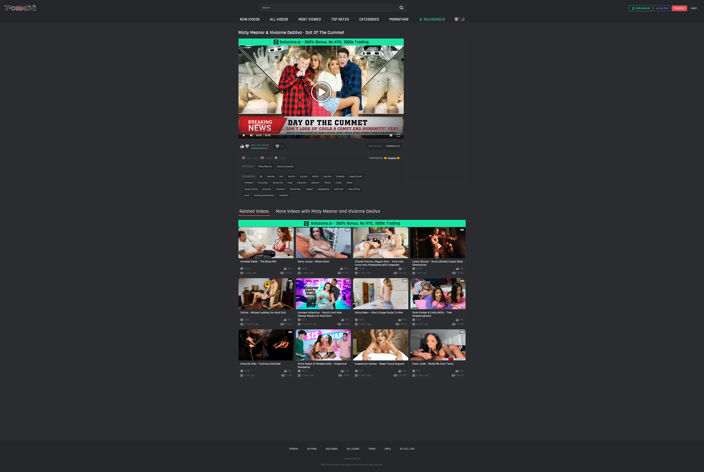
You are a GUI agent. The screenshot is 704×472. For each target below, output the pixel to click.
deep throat (355, 176)
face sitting (354, 189)
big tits (291, 176)
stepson (315, 182)
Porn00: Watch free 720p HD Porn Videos (345, 464)
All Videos (279, 19)
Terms (371, 449)
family (327, 182)
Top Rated (340, 19)
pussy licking (251, 189)
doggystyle (323, 189)
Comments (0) (393, 146)
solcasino (332, 449)
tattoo (315, 176)
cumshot (283, 195)
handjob (249, 182)
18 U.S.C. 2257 (407, 449)
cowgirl (309, 189)
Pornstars (398, 19)
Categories (369, 19)
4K (261, 176)
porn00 (293, 449)
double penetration (264, 195)
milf (281, 176)
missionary (295, 189)
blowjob (340, 176)
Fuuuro (392, 158)
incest (339, 182)
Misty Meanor (265, 166)
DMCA (388, 449)
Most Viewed (309, 19)
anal (247, 195)
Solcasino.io (434, 19)
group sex (278, 182)
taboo (349, 182)
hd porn (311, 449)
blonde (271, 176)
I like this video (242, 146)
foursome (263, 182)
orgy (290, 182)
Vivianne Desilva (285, 166)
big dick (327, 176)
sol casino (353, 449)
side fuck (338, 189)
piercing (267, 189)
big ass (303, 176)
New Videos (250, 19)
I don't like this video (247, 146)
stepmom (301, 182)
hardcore (280, 189)
